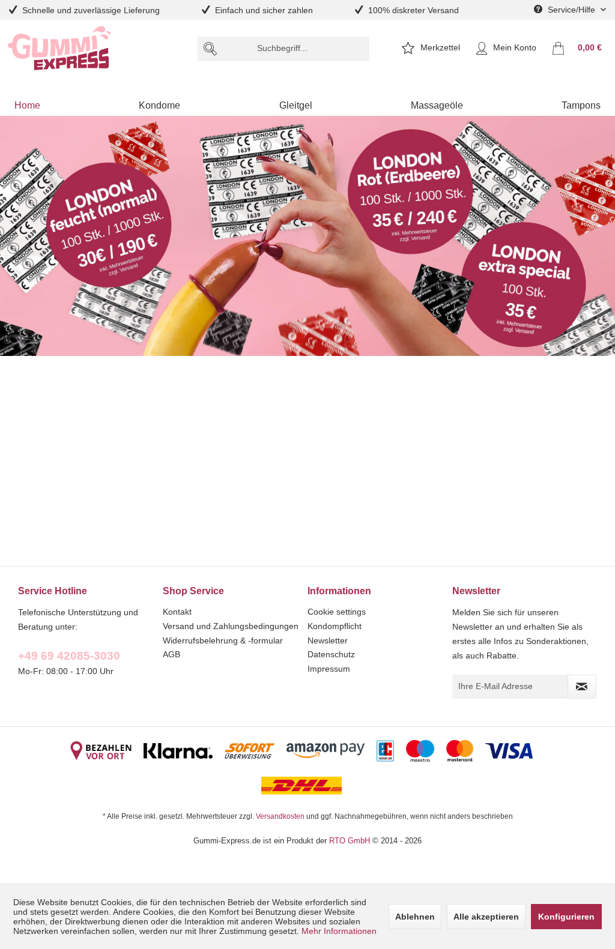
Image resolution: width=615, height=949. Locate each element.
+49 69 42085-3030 (69, 655)
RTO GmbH (349, 840)
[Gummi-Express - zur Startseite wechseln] (60, 48)
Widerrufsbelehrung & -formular (223, 640)
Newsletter (328, 640)
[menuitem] (284, 49)
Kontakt (177, 611)
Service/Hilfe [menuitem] (571, 9)
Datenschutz (331, 654)
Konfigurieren (566, 916)
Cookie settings (337, 611)
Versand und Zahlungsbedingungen (230, 626)
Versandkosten (280, 816)
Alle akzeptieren (486, 916)
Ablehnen (415, 916)
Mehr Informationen (339, 931)
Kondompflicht (335, 626)
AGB (171, 654)
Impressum (329, 668)
